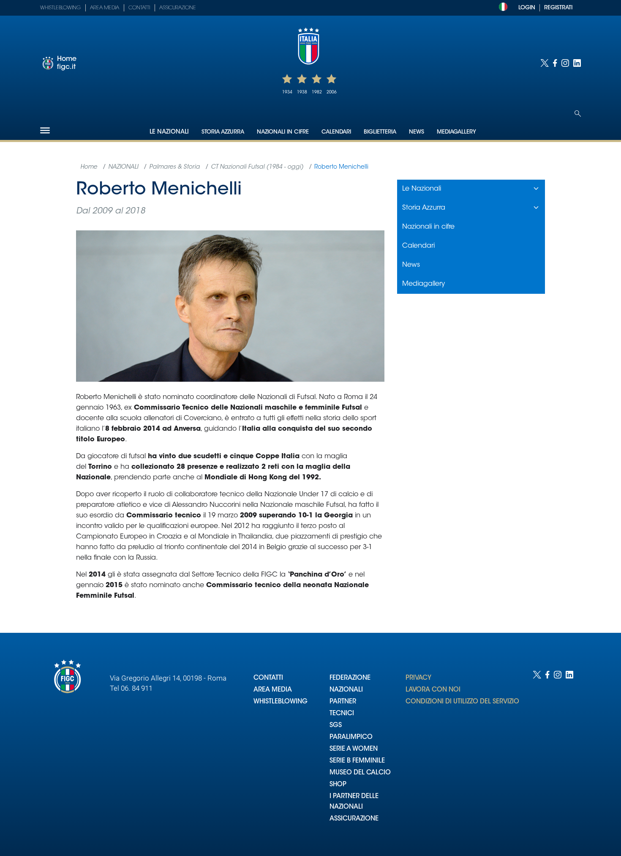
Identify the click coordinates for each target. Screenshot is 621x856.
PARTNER (343, 702)
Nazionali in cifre (283, 132)
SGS (336, 725)
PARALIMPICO (351, 737)
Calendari (336, 132)
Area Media (104, 8)
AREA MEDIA (272, 690)
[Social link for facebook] (555, 63)
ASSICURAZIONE (354, 819)
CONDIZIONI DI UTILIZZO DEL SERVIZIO (462, 702)
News (416, 132)
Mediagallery (456, 132)
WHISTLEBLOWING (280, 702)
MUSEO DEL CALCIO (360, 773)
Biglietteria (380, 132)
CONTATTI (268, 678)
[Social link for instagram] (565, 63)
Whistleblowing (60, 8)
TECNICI (342, 714)
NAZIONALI (346, 690)
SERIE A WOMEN (354, 749)
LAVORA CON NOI (433, 690)
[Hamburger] (45, 130)
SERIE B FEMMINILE (357, 761)
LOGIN (526, 8)
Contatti (139, 8)
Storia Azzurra (223, 132)
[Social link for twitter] (544, 63)
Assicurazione (177, 8)
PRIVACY (418, 678)
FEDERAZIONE (350, 678)
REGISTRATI (558, 8)
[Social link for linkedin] (577, 63)
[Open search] (578, 113)
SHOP (338, 785)
